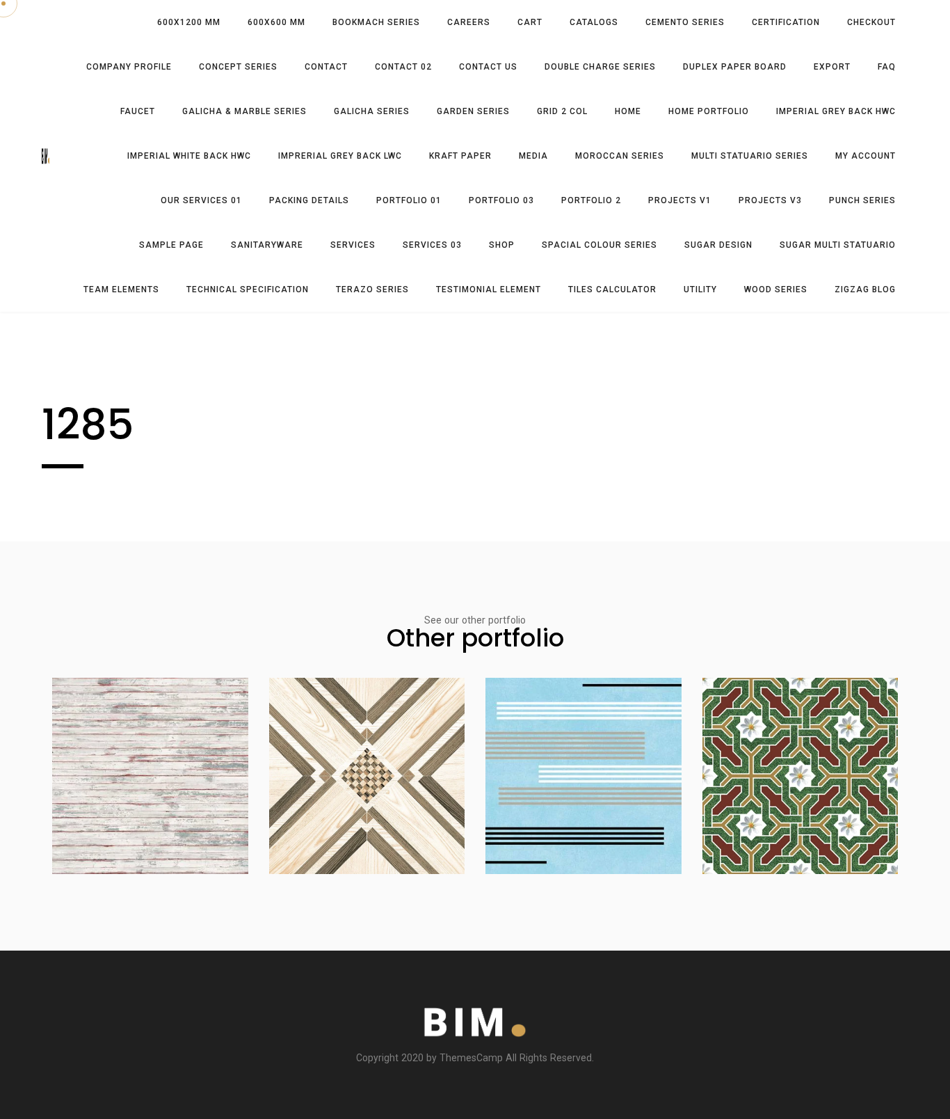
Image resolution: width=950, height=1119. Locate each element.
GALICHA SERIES (372, 111)
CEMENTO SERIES (685, 22)
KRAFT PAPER (460, 156)
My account (865, 156)
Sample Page (171, 245)
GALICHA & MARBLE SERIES (244, 111)
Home (628, 111)
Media (533, 156)
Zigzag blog (865, 289)
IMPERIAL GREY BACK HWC (836, 111)
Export (832, 67)
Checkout (871, 22)
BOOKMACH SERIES (376, 22)
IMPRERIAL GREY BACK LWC (340, 156)
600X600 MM (276, 22)
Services (353, 245)
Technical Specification (247, 289)
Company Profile (129, 67)
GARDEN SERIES (473, 111)
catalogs (594, 22)
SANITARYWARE (267, 245)
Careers (468, 22)
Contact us (488, 67)
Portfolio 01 (409, 200)
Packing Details (309, 200)
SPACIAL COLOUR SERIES (599, 245)
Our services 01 (201, 200)
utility (700, 289)
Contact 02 (403, 67)
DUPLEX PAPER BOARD (735, 67)
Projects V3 (770, 200)
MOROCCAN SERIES (619, 156)
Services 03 (432, 245)
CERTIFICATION (786, 22)
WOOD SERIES (775, 289)
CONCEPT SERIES (238, 67)
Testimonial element (488, 289)
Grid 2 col (562, 111)
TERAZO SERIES (372, 289)
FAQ (887, 67)
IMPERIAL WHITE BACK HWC (189, 156)
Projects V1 (679, 200)
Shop (502, 245)
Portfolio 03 (501, 200)
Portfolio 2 (591, 200)
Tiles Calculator (612, 289)
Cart (529, 22)
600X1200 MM (188, 22)
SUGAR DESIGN (718, 245)
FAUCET (137, 111)
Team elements (121, 289)
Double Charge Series (600, 67)
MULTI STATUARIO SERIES (749, 156)
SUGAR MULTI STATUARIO (838, 245)
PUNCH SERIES (862, 200)
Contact (326, 67)
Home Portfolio (708, 111)
